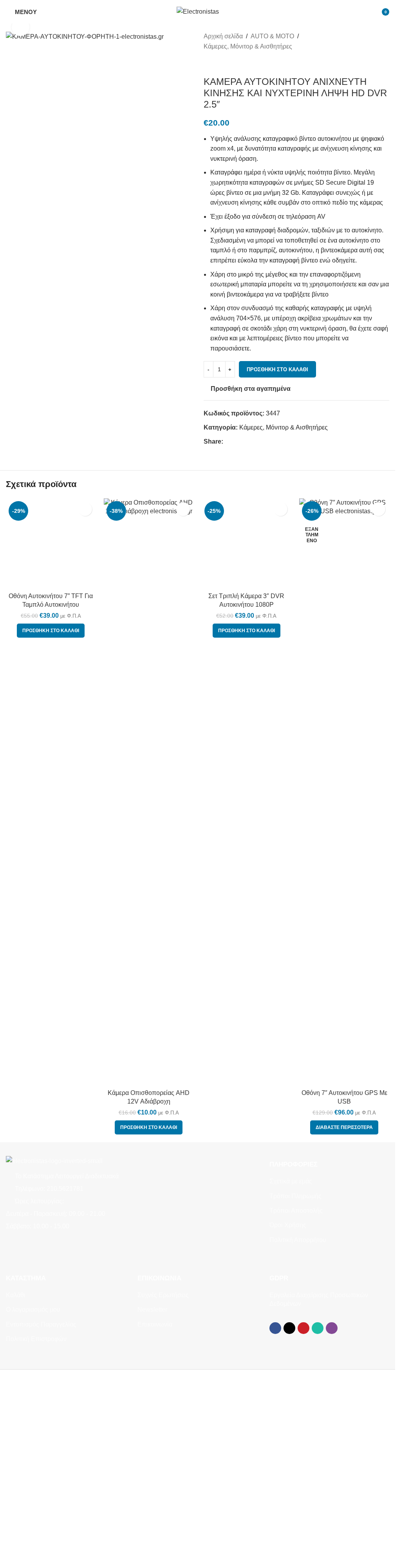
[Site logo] (198, 11)
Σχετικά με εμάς (290, 1367)
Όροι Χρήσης (287, 1411)
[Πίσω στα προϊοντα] (217, 63)
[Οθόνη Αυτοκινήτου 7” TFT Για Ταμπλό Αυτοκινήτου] (51, 977)
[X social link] (237, 441)
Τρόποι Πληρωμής (295, 1381)
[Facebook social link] (228, 441)
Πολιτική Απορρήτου (297, 1425)
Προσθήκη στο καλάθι (277, 369)
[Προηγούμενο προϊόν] (208, 63)
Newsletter (152, 1495)
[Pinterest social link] (246, 441)
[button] (51, 1313)
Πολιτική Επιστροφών (36, 1524)
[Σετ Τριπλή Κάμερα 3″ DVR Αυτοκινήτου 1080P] (247, 977)
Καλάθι (15, 1480)
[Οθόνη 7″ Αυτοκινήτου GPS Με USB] (344, 977)
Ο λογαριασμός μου (33, 1495)
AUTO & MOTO (272, 36)
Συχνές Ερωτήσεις (163, 1480)
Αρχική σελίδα (223, 36)
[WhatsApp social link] (256, 441)
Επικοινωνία (154, 1509)
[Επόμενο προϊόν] (227, 63)
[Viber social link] (265, 441)
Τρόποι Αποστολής (296, 1396)
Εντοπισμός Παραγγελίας (41, 1509)
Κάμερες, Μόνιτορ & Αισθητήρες (248, 46)
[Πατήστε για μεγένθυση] (20, 27)
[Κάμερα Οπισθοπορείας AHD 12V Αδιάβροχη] (149, 977)
